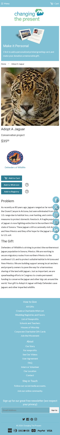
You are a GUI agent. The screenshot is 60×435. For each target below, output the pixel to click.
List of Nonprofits (30, 319)
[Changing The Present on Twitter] (23, 419)
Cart (56, 3)
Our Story (30, 346)
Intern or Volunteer (30, 367)
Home (3, 64)
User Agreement (30, 358)
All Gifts (30, 306)
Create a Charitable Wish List (30, 310)
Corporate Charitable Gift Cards (30, 331)
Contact (30, 375)
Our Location (30, 371)
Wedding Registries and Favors (30, 314)
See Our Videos (30, 354)
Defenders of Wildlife (15, 167)
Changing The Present (32, 425)
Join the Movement (30, 335)
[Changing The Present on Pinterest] (31, 419)
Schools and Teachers (30, 323)
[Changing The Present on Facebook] (27, 419)
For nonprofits (30, 350)
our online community (32, 390)
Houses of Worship (30, 327)
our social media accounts (33, 385)
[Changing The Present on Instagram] (35, 419)
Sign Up (54, 410)
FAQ (30, 362)
